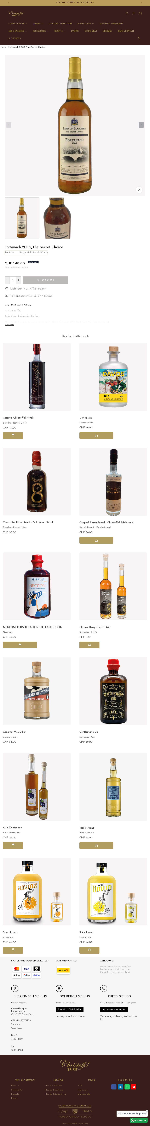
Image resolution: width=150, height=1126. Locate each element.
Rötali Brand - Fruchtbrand (95, 527)
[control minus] (7, 280)
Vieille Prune (86, 833)
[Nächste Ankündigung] (141, 3)
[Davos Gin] (113, 378)
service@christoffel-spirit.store (70, 1016)
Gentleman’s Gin (88, 732)
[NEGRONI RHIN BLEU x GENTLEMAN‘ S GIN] (37, 587)
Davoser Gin (86, 423)
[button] (127, 13)
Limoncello (85, 937)
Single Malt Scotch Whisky (33, 253)
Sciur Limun (86, 932)
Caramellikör (10, 737)
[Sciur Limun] (113, 893)
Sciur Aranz (10, 932)
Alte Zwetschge (12, 833)
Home (3, 47)
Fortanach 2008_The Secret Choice (26, 47)
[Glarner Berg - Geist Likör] (113, 587)
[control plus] (18, 280)
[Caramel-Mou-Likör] (37, 692)
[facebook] (113, 1086)
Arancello (8, 937)
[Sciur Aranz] (37, 893)
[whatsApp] (127, 1086)
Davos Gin (85, 418)
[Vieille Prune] (113, 788)
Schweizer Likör (88, 632)
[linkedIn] (120, 1086)
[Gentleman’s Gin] (113, 692)
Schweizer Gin (87, 737)
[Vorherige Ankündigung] (8, 3)
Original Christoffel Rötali (18, 418)
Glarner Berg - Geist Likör (95, 627)
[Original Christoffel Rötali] (37, 378)
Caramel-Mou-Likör (14, 732)
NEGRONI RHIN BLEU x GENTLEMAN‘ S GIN (32, 627)
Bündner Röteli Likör (15, 423)
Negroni (7, 632)
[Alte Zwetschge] (37, 788)
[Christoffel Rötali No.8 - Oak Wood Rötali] (37, 483)
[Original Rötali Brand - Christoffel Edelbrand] (113, 483)
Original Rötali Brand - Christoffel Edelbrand (106, 522)
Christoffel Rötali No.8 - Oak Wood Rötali (28, 522)
